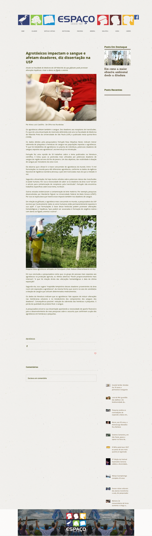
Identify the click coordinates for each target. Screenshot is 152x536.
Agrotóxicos (30, 338)
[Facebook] (136, 17)
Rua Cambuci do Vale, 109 (110, 515)
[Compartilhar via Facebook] (27, 346)
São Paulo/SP (106, 520)
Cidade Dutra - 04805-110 (110, 517)
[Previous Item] (108, 58)
